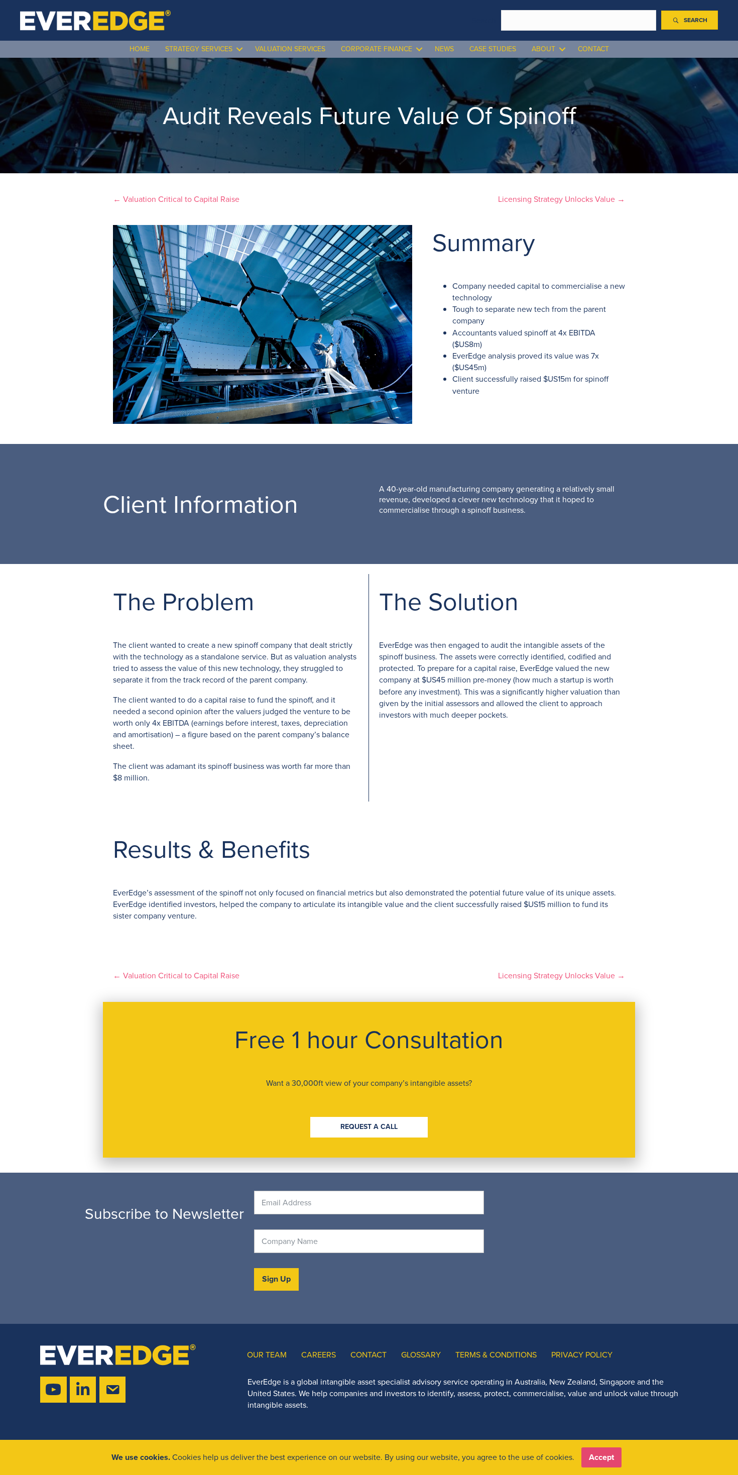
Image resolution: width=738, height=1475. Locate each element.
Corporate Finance (376, 49)
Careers (318, 1354)
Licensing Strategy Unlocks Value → (561, 199)
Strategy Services (198, 49)
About (543, 49)
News (444, 49)
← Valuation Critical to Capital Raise (176, 199)
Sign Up (276, 1279)
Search (484, 20)
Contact (593, 49)
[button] (689, 20)
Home (140, 49)
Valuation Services (290, 49)
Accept (601, 1457)
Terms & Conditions (496, 1354)
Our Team (267, 1354)
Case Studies (492, 49)
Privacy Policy (581, 1354)
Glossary (421, 1354)
